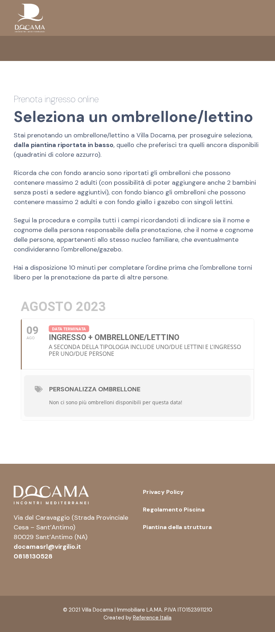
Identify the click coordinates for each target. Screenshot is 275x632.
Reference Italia (152, 617)
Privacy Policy (163, 492)
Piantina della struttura (177, 527)
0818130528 (33, 556)
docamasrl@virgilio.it (47, 546)
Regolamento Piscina (173, 509)
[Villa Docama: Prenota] (30, 17)
